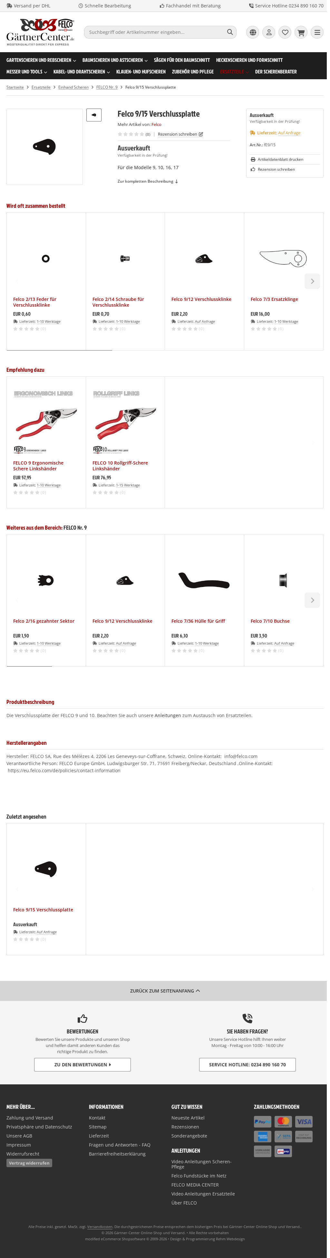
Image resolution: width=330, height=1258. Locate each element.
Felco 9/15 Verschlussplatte (43, 910)
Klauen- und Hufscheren (141, 71)
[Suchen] (230, 32)
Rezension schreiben (177, 134)
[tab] (59, 355)
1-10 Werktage (49, 321)
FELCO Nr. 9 (75, 527)
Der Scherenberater (276, 71)
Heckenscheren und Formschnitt (249, 59)
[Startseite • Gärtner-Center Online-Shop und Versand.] (40, 44)
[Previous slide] (17, 281)
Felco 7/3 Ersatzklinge (274, 299)
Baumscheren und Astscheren (112, 59)
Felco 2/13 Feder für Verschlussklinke (34, 302)
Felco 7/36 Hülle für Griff (198, 621)
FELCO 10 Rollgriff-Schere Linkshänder (120, 466)
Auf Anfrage (289, 133)
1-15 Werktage (128, 485)
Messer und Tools (24, 71)
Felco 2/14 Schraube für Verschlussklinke (118, 302)
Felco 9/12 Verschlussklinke (201, 299)
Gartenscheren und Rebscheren (38, 59)
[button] (94, 115)
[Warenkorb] (301, 32)
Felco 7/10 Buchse (270, 621)
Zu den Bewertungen (80, 1064)
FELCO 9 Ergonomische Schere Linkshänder (38, 466)
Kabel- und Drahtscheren (79, 71)
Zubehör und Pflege (193, 71)
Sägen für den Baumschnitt (182, 59)
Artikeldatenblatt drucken (280, 159)
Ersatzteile (232, 71)
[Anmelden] (268, 32)
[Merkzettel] (284, 32)
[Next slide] (312, 281)
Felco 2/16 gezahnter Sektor (43, 621)
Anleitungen (168, 715)
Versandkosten (99, 1226)
